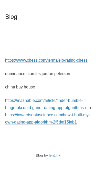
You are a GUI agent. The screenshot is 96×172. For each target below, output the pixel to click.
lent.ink (54, 155)
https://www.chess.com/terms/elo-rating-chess (46, 60)
